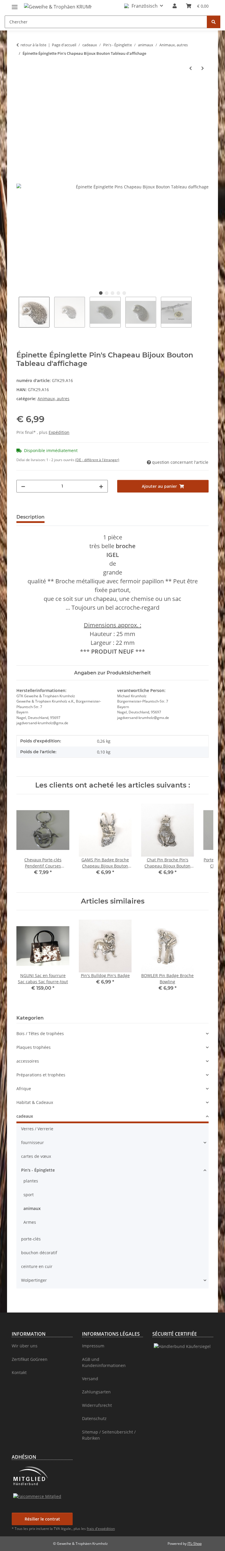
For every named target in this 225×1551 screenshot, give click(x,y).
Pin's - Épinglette (38, 1170)
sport (28, 1194)
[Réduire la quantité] (23, 486)
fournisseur (32, 1142)
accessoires (27, 1061)
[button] (144, 6)
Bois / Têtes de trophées (40, 1033)
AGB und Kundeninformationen (104, 1362)
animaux (32, 1208)
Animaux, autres (53, 398)
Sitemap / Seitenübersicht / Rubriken (109, 1435)
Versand (90, 1378)
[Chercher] (213, 22)
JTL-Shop (195, 1543)
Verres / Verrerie (37, 1128)
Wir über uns (25, 1346)
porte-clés (31, 1239)
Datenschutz (94, 1418)
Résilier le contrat (42, 1519)
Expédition (59, 432)
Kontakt (19, 1372)
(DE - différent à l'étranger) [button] (97, 459)
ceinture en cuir (36, 1266)
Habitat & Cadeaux (34, 1102)
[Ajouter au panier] (21, 87)
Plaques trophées (33, 1047)
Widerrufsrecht (97, 1405)
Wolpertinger (34, 1280)
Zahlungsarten (96, 1392)
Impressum (93, 1346)
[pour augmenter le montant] (101, 486)
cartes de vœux (36, 1156)
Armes (29, 1222)
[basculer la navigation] (15, 4)
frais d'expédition (101, 1528)
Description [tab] (30, 517)
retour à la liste (33, 44)
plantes (30, 1181)
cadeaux (24, 1116)
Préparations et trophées (40, 1075)
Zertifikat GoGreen (29, 1359)
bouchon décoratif (39, 1252)
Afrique (23, 1088)
